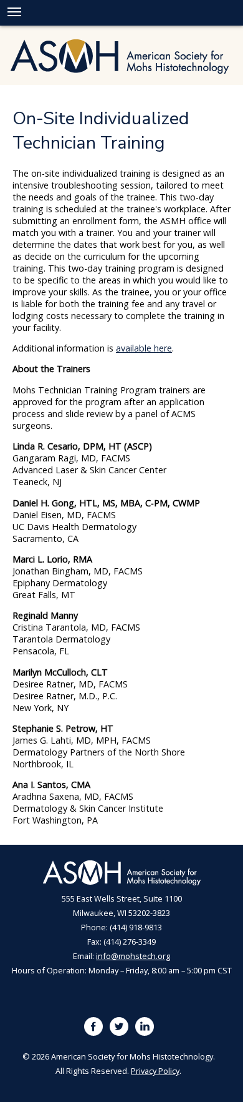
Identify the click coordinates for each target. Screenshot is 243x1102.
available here (144, 348)
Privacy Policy (155, 1070)
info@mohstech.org (133, 956)
